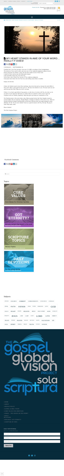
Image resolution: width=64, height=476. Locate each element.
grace (6, 311)
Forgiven (40, 306)
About (5, 1)
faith (13, 306)
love (48, 316)
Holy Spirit (41, 311)
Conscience (43, 301)
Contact (23, 1)
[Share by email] (16, 64)
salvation (46, 320)
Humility (54, 311)
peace (7, 320)
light (32, 315)
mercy (54, 315)
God (53, 306)
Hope (48, 311)
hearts (19, 311)
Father (21, 307)
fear (29, 306)
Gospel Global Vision (14, 1)
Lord (39, 316)
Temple (20, 324)
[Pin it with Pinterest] (11, 64)
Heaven (26, 311)
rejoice (26, 320)
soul (6, 324)
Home (6, 402)
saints (37, 320)
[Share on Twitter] (7, 64)
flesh (34, 306)
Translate (36, 3)
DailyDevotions (7, 416)
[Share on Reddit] (9, 64)
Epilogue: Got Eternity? (13, 419)
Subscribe (29, 1)
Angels (7, 301)
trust (25, 324)
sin (53, 320)
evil (6, 306)
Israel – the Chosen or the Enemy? (16, 413)
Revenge (32, 320)
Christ (22, 301)
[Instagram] (59, 1)
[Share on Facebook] (5, 64)
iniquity (7, 315)
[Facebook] (55, 1)
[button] (32, 17)
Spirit (13, 324)
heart (13, 311)
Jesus (15, 316)
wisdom (44, 324)
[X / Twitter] (57, 1)
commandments (33, 301)
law (26, 316)
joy (21, 316)
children (14, 301)
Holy (34, 311)
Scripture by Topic (11, 422)
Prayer (19, 320)
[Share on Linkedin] (14, 64)
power (13, 320)
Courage (51, 301)
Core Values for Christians (14, 411)
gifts (46, 306)
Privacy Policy (10, 406)
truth (31, 324)
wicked (38, 324)
